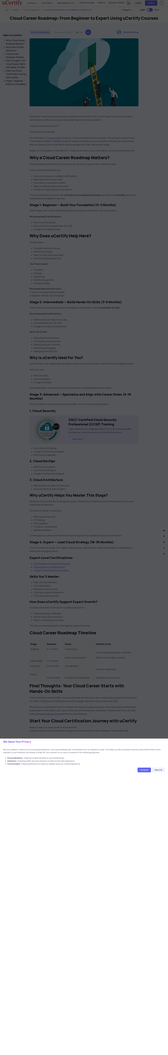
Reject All (158, 770)
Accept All (144, 770)
